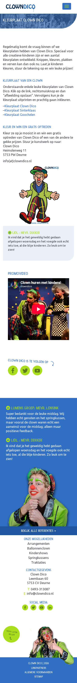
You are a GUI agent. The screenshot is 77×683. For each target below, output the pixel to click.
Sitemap (38, 676)
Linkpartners (38, 668)
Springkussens (38, 558)
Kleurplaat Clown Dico (20, 106)
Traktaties (38, 562)
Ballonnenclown (38, 548)
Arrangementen (38, 543)
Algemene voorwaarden (39, 672)
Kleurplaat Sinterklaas (20, 110)
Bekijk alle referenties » (38, 531)
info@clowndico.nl (40, 593)
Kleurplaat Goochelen (20, 114)
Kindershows (38, 553)
